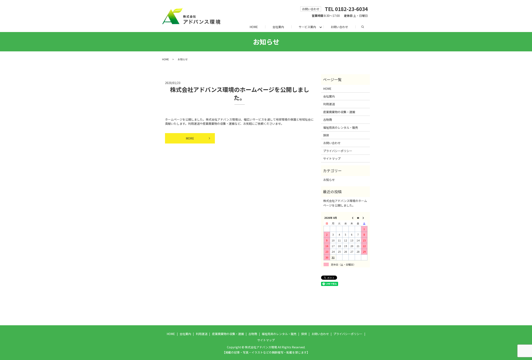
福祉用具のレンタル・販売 (340, 127)
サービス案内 (307, 27)
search (366, 27)
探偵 (326, 135)
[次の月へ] (364, 217)
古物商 (327, 120)
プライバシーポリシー (337, 151)
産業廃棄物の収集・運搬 (339, 112)
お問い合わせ (339, 27)
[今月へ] (358, 217)
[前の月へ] (352, 217)
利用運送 (329, 104)
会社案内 (278, 27)
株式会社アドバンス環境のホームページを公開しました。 (239, 93)
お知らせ (329, 180)
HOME (254, 27)
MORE (190, 138)
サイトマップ (332, 158)
